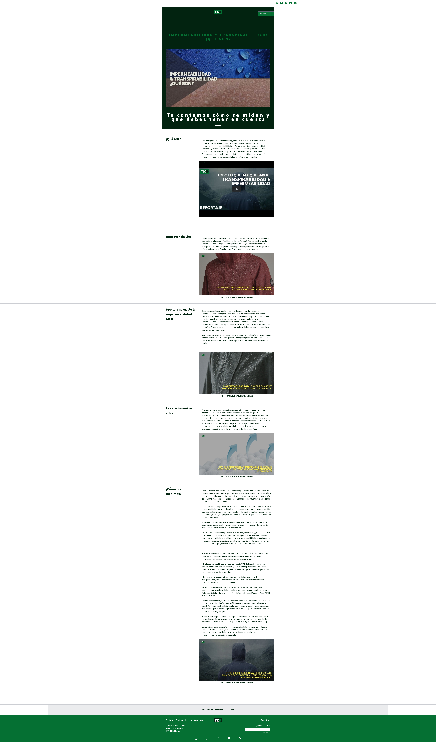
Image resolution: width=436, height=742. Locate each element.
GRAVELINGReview (173, 731)
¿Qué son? (203, 162)
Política (188, 720)
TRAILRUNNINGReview (175, 728)
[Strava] (295, 3)
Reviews (179, 720)
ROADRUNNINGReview (175, 725)
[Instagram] (277, 3)
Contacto (169, 720)
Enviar (265, 733)
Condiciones (199, 720)
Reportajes (265, 720)
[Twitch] (281, 3)
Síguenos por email (262, 725)
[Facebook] (286, 3)
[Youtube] (290, 3)
